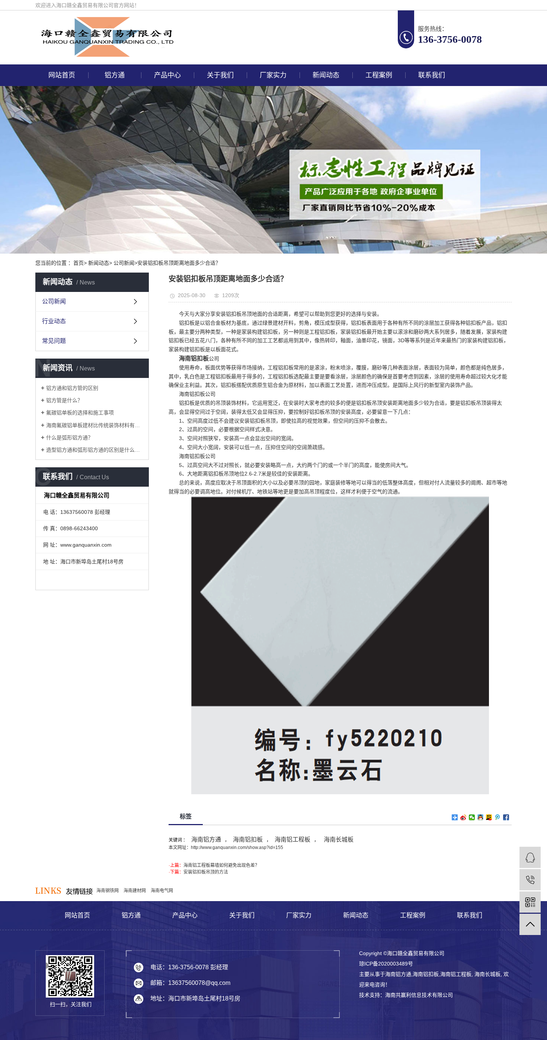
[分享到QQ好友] (480, 817)
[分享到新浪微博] (463, 817)
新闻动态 (326, 75)
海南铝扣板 (248, 839)
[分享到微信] (472, 817)
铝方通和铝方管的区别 (72, 388)
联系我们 (431, 75)
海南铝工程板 (292, 839)
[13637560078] (530, 879)
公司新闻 (54, 301)
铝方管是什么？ (64, 400)
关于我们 (220, 75)
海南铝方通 (206, 839)
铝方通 (115, 75)
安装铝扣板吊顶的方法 (205, 872)
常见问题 (54, 341)
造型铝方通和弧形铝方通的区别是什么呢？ (94, 450)
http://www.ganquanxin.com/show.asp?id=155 (237, 847)
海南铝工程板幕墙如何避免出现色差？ (221, 865)
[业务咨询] (530, 857)
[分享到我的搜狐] (489, 817)
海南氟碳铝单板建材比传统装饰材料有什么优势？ (94, 425)
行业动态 (54, 321)
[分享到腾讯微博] (498, 817)
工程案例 (378, 75)
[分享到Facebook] (506, 817)
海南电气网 (162, 890)
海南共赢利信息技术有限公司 (419, 995)
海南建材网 (135, 890)
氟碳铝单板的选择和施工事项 (80, 413)
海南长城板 (338, 839)
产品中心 (167, 75)
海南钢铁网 (108, 890)
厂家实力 (273, 75)
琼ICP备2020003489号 (386, 964)
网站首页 (61, 75)
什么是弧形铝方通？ (69, 438)
